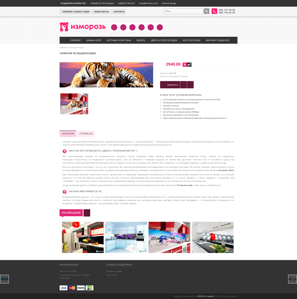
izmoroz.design (169, 3)
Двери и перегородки (164, 40)
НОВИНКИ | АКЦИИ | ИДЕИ (75, 11)
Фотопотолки (191, 40)
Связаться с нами (114, 271)
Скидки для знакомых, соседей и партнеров (75, 276)
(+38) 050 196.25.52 (126, 3)
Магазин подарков (217, 40)
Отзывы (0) (86, 133)
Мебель (141, 40)
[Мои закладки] (190, 84)
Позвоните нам (184, 185)
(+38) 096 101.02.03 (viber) (102, 3)
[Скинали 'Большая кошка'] (74, 104)
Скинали (75, 40)
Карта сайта (111, 275)
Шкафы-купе (93, 40)
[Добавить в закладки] (183, 84)
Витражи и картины (119, 40)
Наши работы (101, 11)
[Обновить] (87, 213)
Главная (63, 47)
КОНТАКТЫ (119, 11)
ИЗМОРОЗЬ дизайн (206, 296)
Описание (68, 133)
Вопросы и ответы (68, 271)
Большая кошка (76, 47)
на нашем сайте (226, 170)
